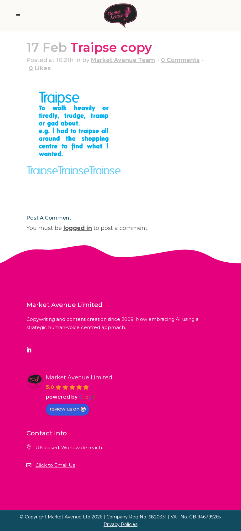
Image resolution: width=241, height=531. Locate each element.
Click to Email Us (55, 465)
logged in (77, 228)
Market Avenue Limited (79, 377)
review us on (64, 409)
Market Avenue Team (123, 60)
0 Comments (180, 60)
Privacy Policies (120, 524)
